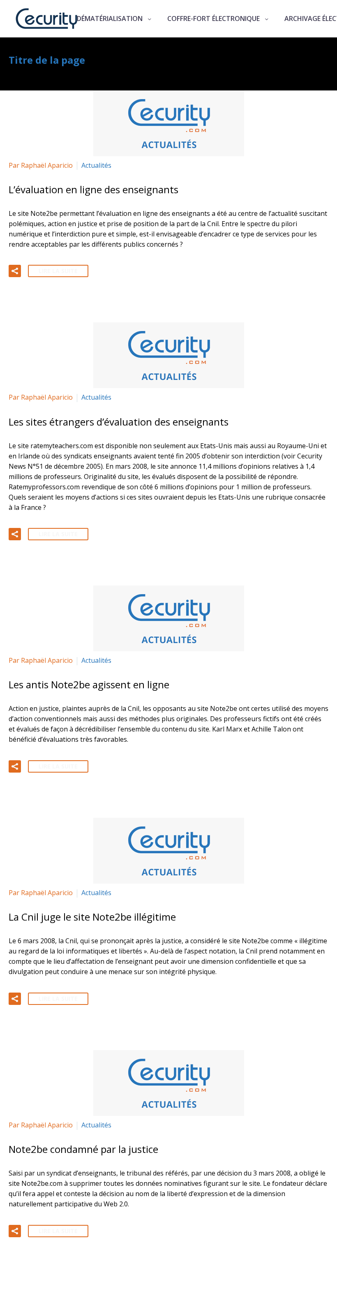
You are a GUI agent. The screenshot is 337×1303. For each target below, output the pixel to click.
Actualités (96, 165)
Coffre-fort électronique (213, 18)
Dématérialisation (110, 18)
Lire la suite (58, 271)
